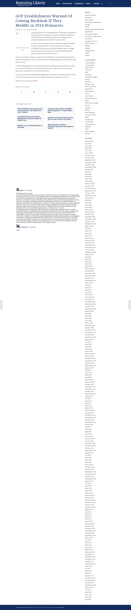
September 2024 (90, 195)
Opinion (87, 48)
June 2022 (88, 259)
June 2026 (88, 146)
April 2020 (88, 321)
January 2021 (89, 299)
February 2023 (90, 240)
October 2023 (89, 221)
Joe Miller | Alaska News (93, 36)
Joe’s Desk (88, 39)
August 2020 (89, 311)
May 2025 (88, 177)
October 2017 (89, 391)
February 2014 (90, 495)
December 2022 (90, 245)
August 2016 (89, 425)
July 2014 (88, 484)
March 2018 (89, 380)
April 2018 (88, 377)
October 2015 (89, 448)
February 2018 (90, 382)
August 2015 (89, 453)
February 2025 (90, 184)
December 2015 (90, 443)
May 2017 (88, 403)
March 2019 (89, 351)
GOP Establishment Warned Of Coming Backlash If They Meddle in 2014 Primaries (44, 21)
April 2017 (88, 406)
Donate (87, 25)
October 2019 (89, 335)
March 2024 (89, 210)
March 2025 (89, 181)
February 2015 (90, 467)
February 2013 (90, 524)
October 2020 (89, 306)
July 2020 (88, 314)
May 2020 (88, 318)
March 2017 (89, 408)
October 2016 (89, 420)
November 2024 (90, 191)
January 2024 (89, 214)
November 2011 (90, 559)
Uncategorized (90, 124)
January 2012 (89, 554)
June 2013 (88, 514)
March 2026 (89, 153)
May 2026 (88, 148)
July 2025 (88, 172)
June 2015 (88, 458)
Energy (87, 79)
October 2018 (89, 363)
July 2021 (88, 285)
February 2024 (90, 212)
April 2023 (88, 236)
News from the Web (91, 103)
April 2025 (88, 179)
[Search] (102, 3)
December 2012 (90, 528)
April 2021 (88, 292)
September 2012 (90, 535)
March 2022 (89, 266)
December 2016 (90, 415)
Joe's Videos (89, 96)
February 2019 (90, 354)
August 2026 (89, 141)
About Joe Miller (90, 15)
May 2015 (88, 460)
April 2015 (88, 462)
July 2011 (88, 569)
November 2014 (90, 474)
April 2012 (88, 547)
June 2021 (88, 288)
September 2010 (90, 585)
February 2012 (90, 552)
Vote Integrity (89, 131)
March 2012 (89, 550)
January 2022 (89, 271)
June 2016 (88, 429)
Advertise (88, 18)
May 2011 (88, 573)
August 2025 (89, 170)
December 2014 (90, 472)
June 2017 (88, 401)
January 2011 (89, 576)
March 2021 (89, 295)
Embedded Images (91, 77)
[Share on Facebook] (22, 92)
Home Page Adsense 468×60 (94, 29)
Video (87, 129)
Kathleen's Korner (91, 98)
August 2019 (89, 339)
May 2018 (88, 375)
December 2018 (90, 358)
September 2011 (90, 564)
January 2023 (89, 243)
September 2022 (90, 252)
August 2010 (89, 587)
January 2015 (89, 469)
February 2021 (90, 297)
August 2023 (89, 226)
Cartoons (88, 70)
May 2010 (88, 595)
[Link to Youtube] (108, 3)
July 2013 (88, 512)
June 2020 (88, 316)
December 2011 (90, 557)
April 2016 (88, 434)
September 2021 (90, 280)
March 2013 (89, 521)
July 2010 (88, 590)
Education (88, 75)
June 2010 (88, 592)
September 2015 (90, 450)
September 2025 (90, 167)
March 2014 (89, 493)
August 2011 (89, 566)
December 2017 (90, 387)
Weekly (87, 134)
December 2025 (90, 160)
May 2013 (88, 517)
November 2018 (90, 361)
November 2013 (90, 502)
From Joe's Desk (90, 86)
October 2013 (89, 505)
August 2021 (89, 283)
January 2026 (89, 158)
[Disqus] (48, 160)
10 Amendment (90, 63)
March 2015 (89, 465)
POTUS (87, 110)
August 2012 (89, 538)
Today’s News (89, 51)
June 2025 (88, 174)
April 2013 (88, 519)
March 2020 (89, 323)
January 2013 (89, 526)
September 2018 (90, 366)
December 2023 (90, 217)
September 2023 (90, 224)
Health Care (89, 89)
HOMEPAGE (89, 32)
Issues (87, 94)
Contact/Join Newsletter (93, 22)
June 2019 (88, 344)
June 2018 (88, 373)
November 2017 (90, 389)
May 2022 (88, 262)
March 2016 (89, 436)
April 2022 (88, 264)
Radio (87, 117)
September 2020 (90, 309)
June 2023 (88, 231)
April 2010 (88, 597)
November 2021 (90, 276)
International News (91, 34)
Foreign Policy (89, 84)
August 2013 (89, 509)
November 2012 (90, 531)
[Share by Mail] (70, 92)
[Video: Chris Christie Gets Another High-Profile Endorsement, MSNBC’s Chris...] (1, 305)
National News (90, 44)
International (89, 91)
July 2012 (88, 540)
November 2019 (90, 332)
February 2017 (90, 410)
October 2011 (89, 561)
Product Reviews (90, 115)
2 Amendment (89, 65)
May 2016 (88, 432)
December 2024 (90, 188)
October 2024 (89, 193)
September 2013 (90, 507)
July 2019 (88, 342)
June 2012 (88, 543)
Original (87, 108)
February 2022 (90, 269)
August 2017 (89, 396)
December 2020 (90, 302)
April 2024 (88, 207)
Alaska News (89, 20)
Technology (89, 120)
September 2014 (90, 479)
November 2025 (90, 162)
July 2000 (88, 599)
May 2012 (88, 545)
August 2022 (89, 254)
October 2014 (89, 476)
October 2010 (89, 583)
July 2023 (88, 229)
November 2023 (90, 219)
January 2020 (89, 328)
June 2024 (88, 203)
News (87, 101)
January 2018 (89, 384)
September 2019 (90, 337)
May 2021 (88, 290)
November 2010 (90, 580)
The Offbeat (89, 122)
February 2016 (90, 439)
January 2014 (89, 498)
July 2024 (88, 200)
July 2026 (88, 143)
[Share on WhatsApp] (46, 92)
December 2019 (90, 330)
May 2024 (88, 205)
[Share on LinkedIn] (58, 92)
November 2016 (90, 417)
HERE (35, 81)
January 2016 (89, 441)
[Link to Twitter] (111, 3)
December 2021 (90, 273)
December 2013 (90, 500)
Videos (87, 53)
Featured (88, 82)
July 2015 (88, 455)
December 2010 (90, 578)
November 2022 (90, 247)
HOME (87, 27)
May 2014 (88, 488)
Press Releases (90, 112)
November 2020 (90, 304)
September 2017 (90, 394)
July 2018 (88, 370)
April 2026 (88, 151)
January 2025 (89, 186)
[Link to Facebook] (114, 3)
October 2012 (89, 533)
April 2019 (88, 349)
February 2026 (90, 155)
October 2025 (89, 165)
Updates (88, 127)
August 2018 (89, 368)
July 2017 (88, 399)
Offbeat (87, 46)
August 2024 (89, 198)
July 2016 (88, 427)
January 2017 (89, 413)
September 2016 (90, 422)
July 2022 (88, 257)
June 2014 (88, 486)
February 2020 (90, 325)
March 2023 (89, 238)
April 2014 (88, 491)
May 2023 (88, 233)
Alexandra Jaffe (33, 29)
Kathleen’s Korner (91, 41)
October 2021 (89, 278)
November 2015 (90, 446)
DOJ (86, 72)
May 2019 (88, 347)
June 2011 (88, 571)
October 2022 (89, 250)
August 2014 (89, 481)
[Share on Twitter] (34, 92)
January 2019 (89, 356)
